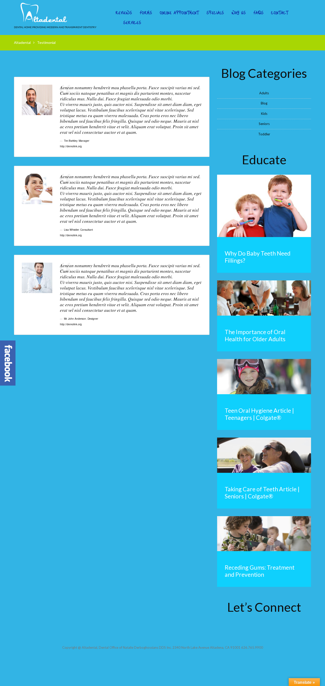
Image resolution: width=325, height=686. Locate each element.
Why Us (239, 12)
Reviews (124, 12)
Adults (264, 93)
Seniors (264, 124)
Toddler (264, 134)
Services (132, 22)
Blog (264, 103)
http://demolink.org (71, 146)
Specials (215, 12)
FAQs (258, 12)
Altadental (22, 42)
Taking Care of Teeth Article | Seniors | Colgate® (262, 492)
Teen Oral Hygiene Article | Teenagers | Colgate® (259, 414)
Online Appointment (179, 12)
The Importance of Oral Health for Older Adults (255, 335)
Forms (146, 12)
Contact (279, 12)
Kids (264, 114)
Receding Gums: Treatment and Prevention (260, 571)
